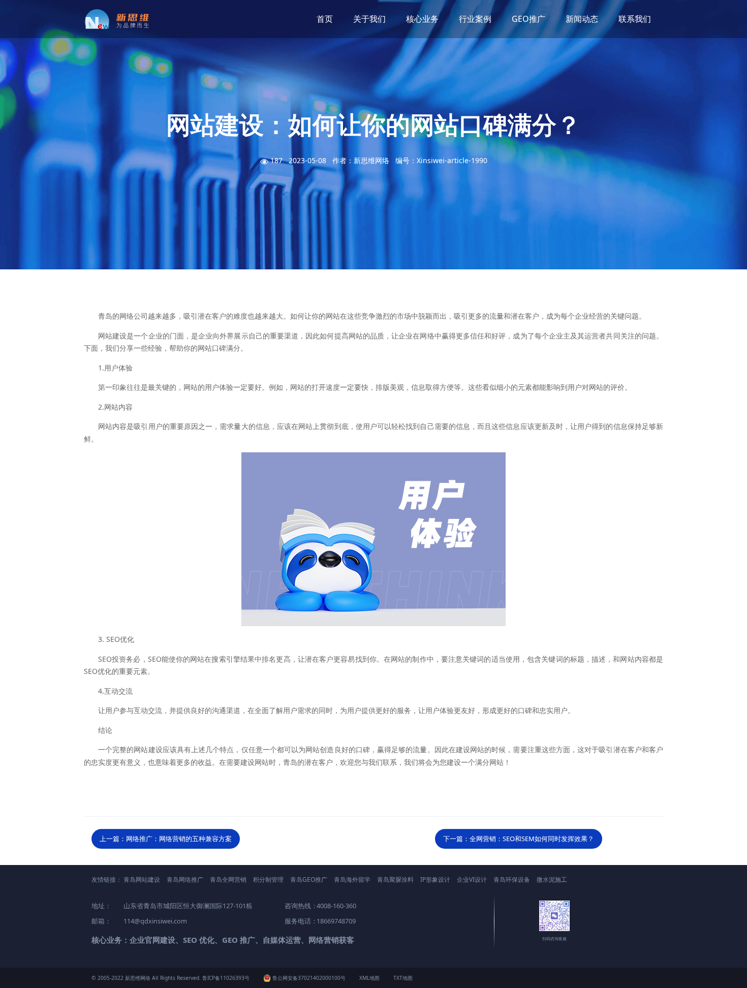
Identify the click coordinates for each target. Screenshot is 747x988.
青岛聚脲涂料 (395, 879)
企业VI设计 (472, 879)
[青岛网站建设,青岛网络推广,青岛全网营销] (121, 19)
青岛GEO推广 (308, 879)
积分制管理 (268, 879)
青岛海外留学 (352, 879)
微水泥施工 (552, 879)
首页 (325, 18)
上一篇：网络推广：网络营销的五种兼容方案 (166, 838)
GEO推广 (528, 18)
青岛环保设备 (511, 879)
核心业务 (422, 18)
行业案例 (475, 18)
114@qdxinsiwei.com (155, 920)
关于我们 (369, 18)
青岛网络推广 (185, 879)
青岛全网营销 (228, 879)
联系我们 (634, 18)
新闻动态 (582, 18)
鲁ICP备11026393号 (226, 977)
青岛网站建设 (141, 879)
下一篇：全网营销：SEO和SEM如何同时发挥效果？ (518, 838)
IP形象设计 (435, 879)
